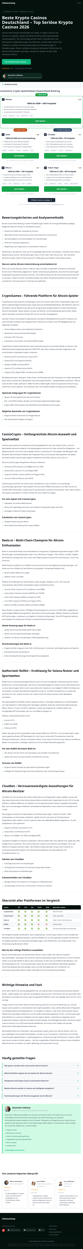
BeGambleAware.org (58, 204)
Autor (79, 3)
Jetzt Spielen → (41, 121)
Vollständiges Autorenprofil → (15, 1150)
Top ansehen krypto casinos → (16, 62)
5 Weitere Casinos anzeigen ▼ (41, 200)
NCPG (41, 1230)
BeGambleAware (29, 1230)
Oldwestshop (8, 3)
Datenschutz (52, 1229)
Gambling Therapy (14, 1230)
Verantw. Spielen (53, 1235)
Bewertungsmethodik (55, 1232)
